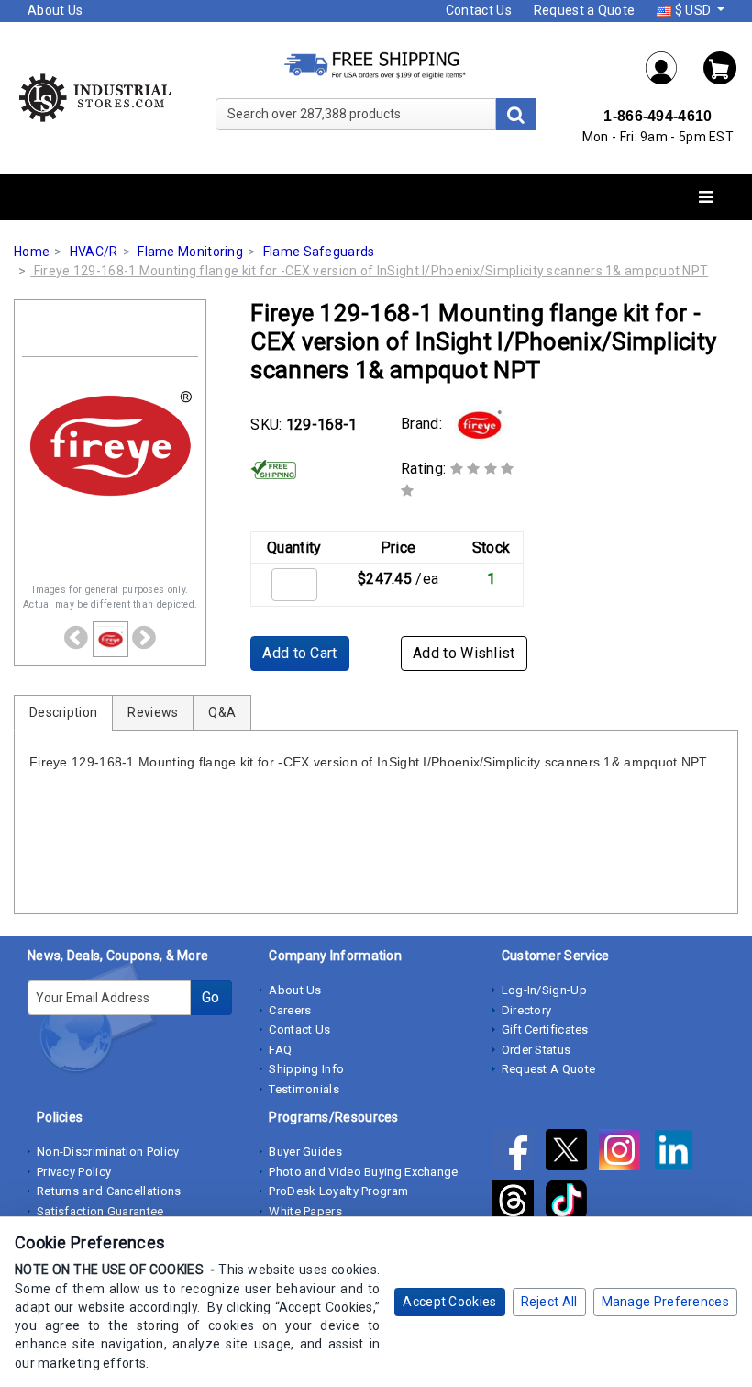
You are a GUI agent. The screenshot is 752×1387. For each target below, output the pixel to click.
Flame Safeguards (319, 251)
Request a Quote (585, 10)
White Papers (305, 1211)
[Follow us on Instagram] (625, 1153)
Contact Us (479, 10)
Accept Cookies (449, 1301)
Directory (527, 1010)
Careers (290, 1010)
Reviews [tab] (152, 712)
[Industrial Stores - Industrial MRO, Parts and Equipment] (94, 97)
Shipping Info (306, 1069)
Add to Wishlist (464, 653)
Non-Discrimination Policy (108, 1151)
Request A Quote (549, 1069)
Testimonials (304, 1089)
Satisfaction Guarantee (100, 1211)
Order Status (536, 1050)
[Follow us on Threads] (519, 1203)
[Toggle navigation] (705, 198)
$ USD (692, 10)
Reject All (549, 1301)
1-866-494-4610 (657, 116)
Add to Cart (299, 653)
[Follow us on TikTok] (571, 1203)
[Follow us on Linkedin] (678, 1153)
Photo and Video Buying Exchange (363, 1172)
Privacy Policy (74, 1172)
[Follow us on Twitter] (572, 1153)
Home (32, 251)
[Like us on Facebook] (519, 1153)
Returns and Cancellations (109, 1191)
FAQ (280, 1050)
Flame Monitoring (190, 251)
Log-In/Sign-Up (544, 990)
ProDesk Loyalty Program (338, 1191)
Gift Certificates (545, 1029)
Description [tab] (63, 712)
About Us (55, 10)
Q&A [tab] (222, 712)
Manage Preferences (665, 1301)
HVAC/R (94, 251)
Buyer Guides (305, 1151)
